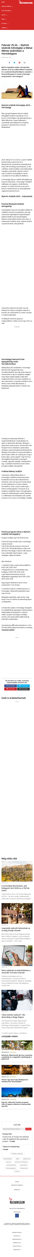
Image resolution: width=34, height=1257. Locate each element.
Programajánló (11, 1168)
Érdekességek (7, 1159)
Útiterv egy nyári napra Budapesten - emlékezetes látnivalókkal (15, 1081)
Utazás (17, 1171)
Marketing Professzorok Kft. (22, 1224)
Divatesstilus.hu (17, 1242)
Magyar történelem (21, 1162)
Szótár (17, 1125)
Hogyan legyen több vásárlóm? (17, 1208)
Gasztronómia (6, 10)
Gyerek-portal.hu (17, 1246)
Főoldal (17, 1181)
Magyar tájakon (6, 6)
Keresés (28, 1129)
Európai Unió (7, 1134)
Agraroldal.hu (17, 1249)
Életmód (4, 23)
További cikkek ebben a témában (14, 1033)
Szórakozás (24, 1168)
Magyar (8, 1162)
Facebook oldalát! (8, 630)
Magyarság (23, 1165)
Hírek (3, 19)
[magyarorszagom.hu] (25, 2)
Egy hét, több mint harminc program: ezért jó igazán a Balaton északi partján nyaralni (16, 1104)
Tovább (12, 1141)
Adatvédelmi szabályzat (17, 1185)
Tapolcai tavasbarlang (11, 1147)
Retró (3, 15)
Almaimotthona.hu (17, 1232)
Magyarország (11, 1165)
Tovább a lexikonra (17, 1153)
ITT (13, 625)
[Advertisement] (17, 341)
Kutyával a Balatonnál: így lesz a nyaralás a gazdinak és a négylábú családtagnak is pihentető (17, 1057)
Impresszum (17, 1189)
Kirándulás (26, 1159)
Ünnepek (4, 27)
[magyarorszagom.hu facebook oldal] (17, 1215)
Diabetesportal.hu (17, 1239)
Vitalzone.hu (17, 1235)
